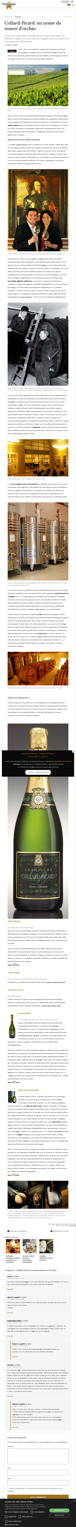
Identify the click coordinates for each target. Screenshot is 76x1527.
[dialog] (38, 1513)
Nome (9, 1468)
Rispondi (10, 1289)
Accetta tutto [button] (59, 1510)
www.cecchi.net (72, 1225)
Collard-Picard (21, 145)
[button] (26, 1525)
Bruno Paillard (26, 297)
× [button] (74, 1501)
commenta (18, 16)
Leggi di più (33, 1509)
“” (56, 982)
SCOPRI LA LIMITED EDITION (38, 772)
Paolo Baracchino (14, 1321)
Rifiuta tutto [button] (59, 1515)
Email (9, 1478)
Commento (11, 1446)
